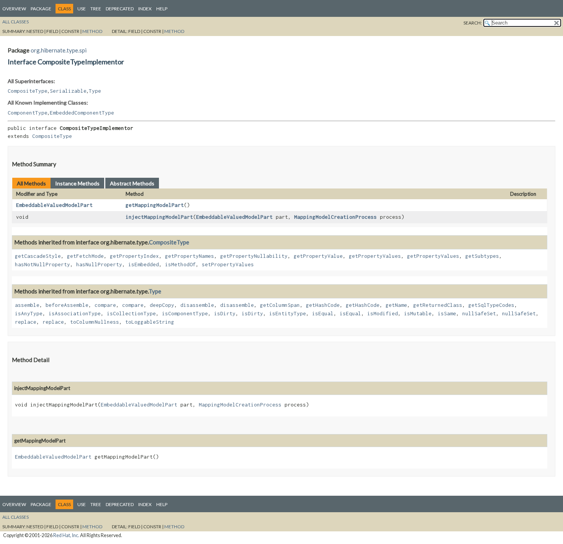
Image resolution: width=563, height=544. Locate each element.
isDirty (225, 313)
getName (396, 305)
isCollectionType (131, 313)
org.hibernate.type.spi (59, 50)
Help (161, 8)
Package (41, 8)
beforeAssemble (67, 305)
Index (145, 8)
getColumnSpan (280, 305)
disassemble (197, 305)
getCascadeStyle (38, 256)
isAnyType (29, 313)
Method (92, 31)
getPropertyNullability (254, 256)
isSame (447, 313)
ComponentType (27, 113)
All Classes (15, 22)
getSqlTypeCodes (491, 305)
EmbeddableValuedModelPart (54, 205)
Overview (14, 8)
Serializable (68, 91)
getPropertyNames (189, 256)
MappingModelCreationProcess (335, 217)
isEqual (323, 313)
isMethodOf (180, 264)
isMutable (418, 313)
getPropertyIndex (134, 256)
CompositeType (27, 91)
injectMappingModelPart (159, 217)
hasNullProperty (99, 264)
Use (81, 8)
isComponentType (185, 313)
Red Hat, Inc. (66, 535)
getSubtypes (482, 256)
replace (25, 322)
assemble (27, 305)
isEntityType (287, 313)
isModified (382, 313)
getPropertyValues (375, 256)
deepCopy (162, 305)
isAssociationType (75, 313)
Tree (95, 8)
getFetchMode (85, 256)
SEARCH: (472, 23)
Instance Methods (77, 183)
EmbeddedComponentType (82, 113)
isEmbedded (143, 264)
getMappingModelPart (155, 205)
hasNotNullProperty (42, 264)
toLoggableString (149, 322)
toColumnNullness (94, 322)
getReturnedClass (437, 305)
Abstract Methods (132, 183)
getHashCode (323, 305)
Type (95, 91)
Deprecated (120, 8)
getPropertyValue (318, 256)
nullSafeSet (479, 313)
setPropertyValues (228, 264)
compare (105, 305)
